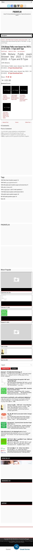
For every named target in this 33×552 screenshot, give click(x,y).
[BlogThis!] (7, 80)
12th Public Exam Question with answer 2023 (16, 39)
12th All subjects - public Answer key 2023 (6, 97)
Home (3, 39)
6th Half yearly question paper (9, 196)
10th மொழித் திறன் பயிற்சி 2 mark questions (11, 189)
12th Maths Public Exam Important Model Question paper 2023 (24, 98)
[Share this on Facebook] (6, 77)
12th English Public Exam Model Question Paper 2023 (15, 97)
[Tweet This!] (8, 77)
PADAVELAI (17, 11)
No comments (21, 51)
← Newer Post (4, 122)
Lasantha (22, 541)
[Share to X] (8, 80)
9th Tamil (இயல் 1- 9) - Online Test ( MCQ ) (18, 448)
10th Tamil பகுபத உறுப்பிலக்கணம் (9, 182)
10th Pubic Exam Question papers (10, 180)
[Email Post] (2, 80)
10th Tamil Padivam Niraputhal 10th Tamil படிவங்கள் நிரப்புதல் (14, 303)
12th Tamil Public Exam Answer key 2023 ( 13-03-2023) (6, 115)
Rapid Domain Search (19, 542)
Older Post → (28, 122)
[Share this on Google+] (10, 77)
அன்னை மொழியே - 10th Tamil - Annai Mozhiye (15, 356)
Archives (14, 368)
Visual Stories (25, 549)
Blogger (27, 539)
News (3, 199)
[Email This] (5, 80)
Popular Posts (5, 368)
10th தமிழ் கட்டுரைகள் (6, 187)
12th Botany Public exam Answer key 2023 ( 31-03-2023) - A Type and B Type (16, 48)
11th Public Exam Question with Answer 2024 (12, 191)
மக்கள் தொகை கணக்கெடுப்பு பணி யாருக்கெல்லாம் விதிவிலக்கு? (16, 342)
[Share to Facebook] (10, 80)
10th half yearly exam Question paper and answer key (14, 185)
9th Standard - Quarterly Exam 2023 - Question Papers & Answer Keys (16, 318)
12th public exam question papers (10, 194)
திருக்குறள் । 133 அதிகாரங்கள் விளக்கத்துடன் (15, 289)
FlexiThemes (8, 541)
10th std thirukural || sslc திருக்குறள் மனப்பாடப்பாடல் (13, 431)
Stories (8, 549)
